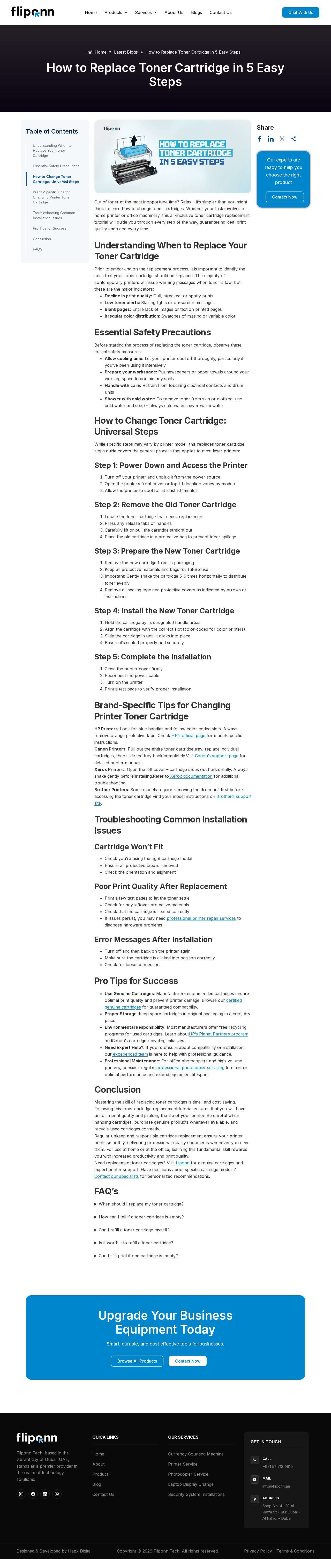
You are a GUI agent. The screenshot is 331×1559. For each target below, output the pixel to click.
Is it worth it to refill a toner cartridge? (136, 1242)
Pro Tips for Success (49, 228)
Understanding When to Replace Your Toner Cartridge (52, 150)
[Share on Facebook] (259, 139)
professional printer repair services (201, 918)
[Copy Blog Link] (293, 139)
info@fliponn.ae (276, 1486)
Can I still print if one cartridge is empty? (138, 1255)
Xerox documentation (191, 776)
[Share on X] (282, 139)
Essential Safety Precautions (56, 166)
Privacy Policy (258, 1551)
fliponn (182, 1162)
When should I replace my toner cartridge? (141, 1204)
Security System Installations (196, 1494)
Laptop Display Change (191, 1484)
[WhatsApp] (57, 1494)
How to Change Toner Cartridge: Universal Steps (56, 179)
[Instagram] (21, 1494)
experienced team (130, 1054)
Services (143, 12)
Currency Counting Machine (196, 1454)
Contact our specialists (116, 1176)
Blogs (196, 12)
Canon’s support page (216, 755)
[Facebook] (33, 1494)
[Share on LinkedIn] (271, 139)
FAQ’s (38, 249)
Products (113, 12)
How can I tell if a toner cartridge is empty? (141, 1216)
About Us (173, 12)
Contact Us (221, 12)
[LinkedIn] (45, 1494)
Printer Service (183, 1464)
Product (100, 1474)
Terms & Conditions (295, 1551)
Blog (96, 1484)
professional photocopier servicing (190, 1067)
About (98, 1464)
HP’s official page (187, 735)
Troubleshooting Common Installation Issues (54, 215)
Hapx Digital (80, 1551)
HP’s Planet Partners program (218, 1033)
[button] (116, 12)
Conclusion (42, 239)
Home (91, 12)
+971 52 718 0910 (277, 1466)
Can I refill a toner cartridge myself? (134, 1229)
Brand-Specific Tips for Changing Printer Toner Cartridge (52, 197)
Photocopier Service (188, 1474)
